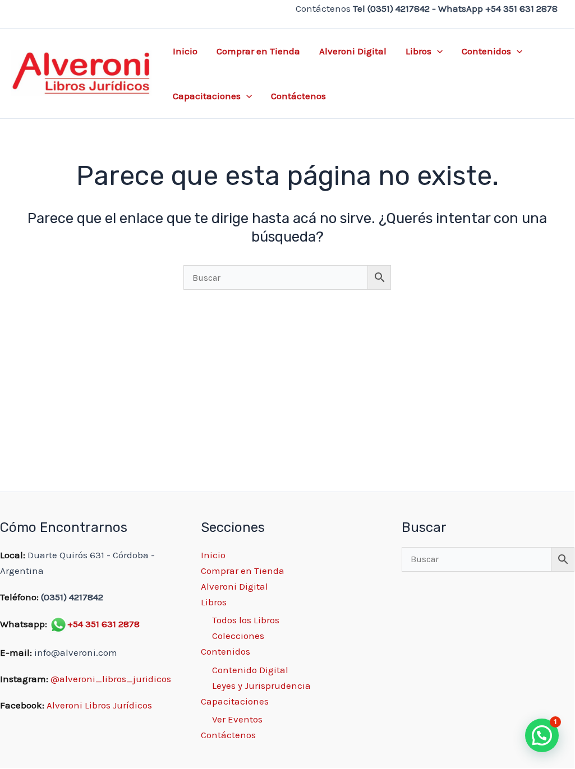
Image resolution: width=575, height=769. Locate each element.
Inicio (185, 51)
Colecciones (238, 635)
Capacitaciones (207, 95)
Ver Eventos (237, 719)
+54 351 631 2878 (103, 623)
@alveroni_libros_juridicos (110, 678)
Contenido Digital (250, 669)
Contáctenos (298, 95)
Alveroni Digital (353, 51)
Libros (418, 51)
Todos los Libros (245, 620)
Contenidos (486, 51)
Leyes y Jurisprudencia (261, 685)
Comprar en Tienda (258, 51)
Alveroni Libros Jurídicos (99, 705)
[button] (437, 51)
